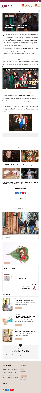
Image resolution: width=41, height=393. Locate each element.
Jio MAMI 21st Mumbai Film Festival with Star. (10, 165)
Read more (18, 325)
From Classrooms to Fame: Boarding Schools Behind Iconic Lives (25, 316)
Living (5, 308)
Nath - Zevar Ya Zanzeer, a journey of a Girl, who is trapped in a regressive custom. (29, 165)
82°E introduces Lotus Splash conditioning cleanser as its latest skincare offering (10, 183)
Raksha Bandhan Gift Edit (10, 269)
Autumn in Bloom (8, 239)
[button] (19, 11)
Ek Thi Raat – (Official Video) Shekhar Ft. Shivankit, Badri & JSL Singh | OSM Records (20, 92)
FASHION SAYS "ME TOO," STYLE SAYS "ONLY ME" (29, 183)
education (5, 322)
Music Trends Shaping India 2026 (24, 300)
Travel (5, 233)
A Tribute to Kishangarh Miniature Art (25, 331)
